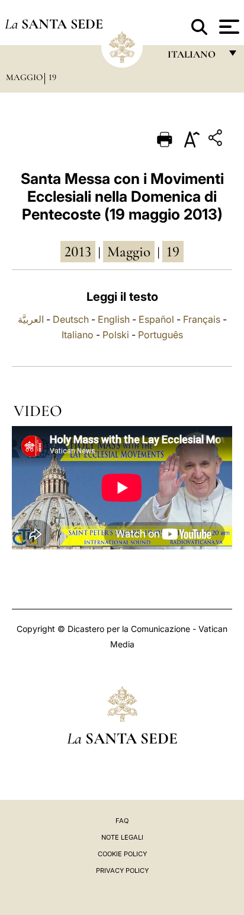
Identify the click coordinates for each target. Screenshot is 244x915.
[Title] (216, 139)
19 (52, 77)
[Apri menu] (227, 27)
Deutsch (71, 319)
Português (160, 335)
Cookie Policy (122, 854)
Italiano (78, 335)
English (114, 319)
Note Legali (122, 837)
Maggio (24, 77)
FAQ (122, 820)
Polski (115, 335)
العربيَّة (31, 319)
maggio (128, 251)
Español (156, 319)
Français (201, 319)
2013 (78, 251)
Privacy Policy (122, 870)
